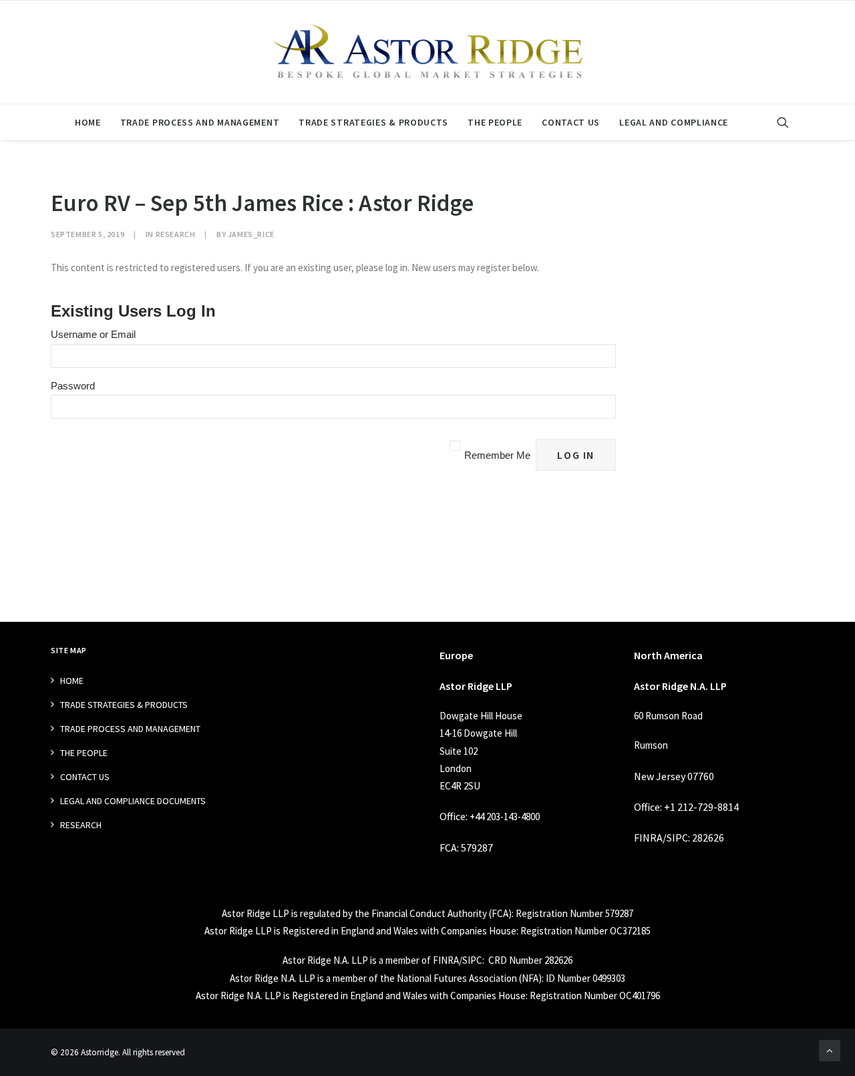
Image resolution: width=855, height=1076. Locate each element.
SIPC (677, 837)
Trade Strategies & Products (373, 122)
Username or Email (93, 334)
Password (73, 385)
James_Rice (251, 234)
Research (176, 234)
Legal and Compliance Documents (133, 801)
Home (88, 122)
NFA (530, 978)
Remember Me (497, 455)
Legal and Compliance (673, 122)
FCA (448, 847)
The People (495, 122)
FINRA (648, 837)
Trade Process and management (200, 122)
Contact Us (571, 122)
